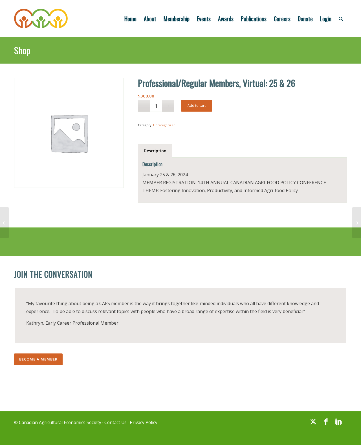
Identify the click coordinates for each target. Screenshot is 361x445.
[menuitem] (130, 18)
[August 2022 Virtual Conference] (4, 222)
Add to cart (197, 105)
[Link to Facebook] (326, 424)
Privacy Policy (143, 423)
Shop (22, 50)
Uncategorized (164, 125)
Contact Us (115, 423)
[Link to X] (313, 424)
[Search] (341, 18)
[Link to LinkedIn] (338, 424)
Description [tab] (155, 150)
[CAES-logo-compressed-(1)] (41, 18)
